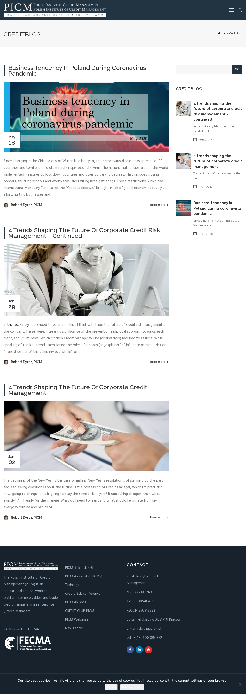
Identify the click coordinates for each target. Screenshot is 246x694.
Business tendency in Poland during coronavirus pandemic (77, 70)
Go (237, 69)
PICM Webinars (77, 620)
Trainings (72, 585)
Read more (157, 204)
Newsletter (74, 628)
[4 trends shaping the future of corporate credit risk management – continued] (86, 279)
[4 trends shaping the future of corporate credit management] (86, 436)
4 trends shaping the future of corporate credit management (77, 389)
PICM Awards (75, 602)
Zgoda (111, 687)
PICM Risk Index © (79, 568)
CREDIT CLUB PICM (79, 611)
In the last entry (16, 325)
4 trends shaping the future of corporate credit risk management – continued (84, 232)
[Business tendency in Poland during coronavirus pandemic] (86, 117)
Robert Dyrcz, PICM (26, 205)
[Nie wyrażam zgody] (240, 684)
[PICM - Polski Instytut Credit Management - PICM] (55, 10)
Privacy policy (132, 687)
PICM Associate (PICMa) (83, 576)
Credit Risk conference (83, 594)
